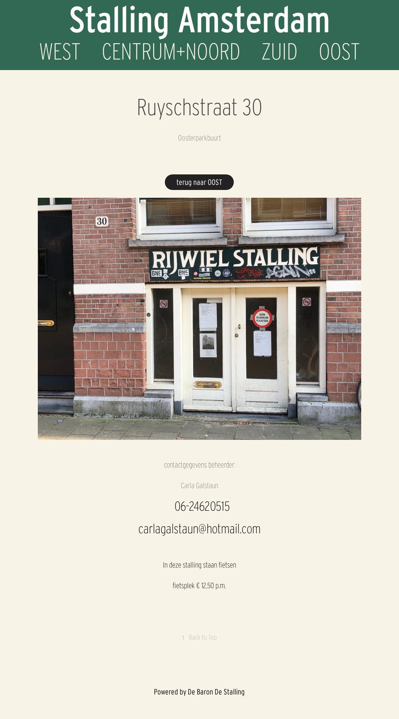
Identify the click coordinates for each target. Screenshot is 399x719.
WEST (60, 51)
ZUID (279, 51)
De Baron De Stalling (216, 691)
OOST (339, 51)
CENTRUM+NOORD (171, 51)
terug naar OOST (199, 182)
